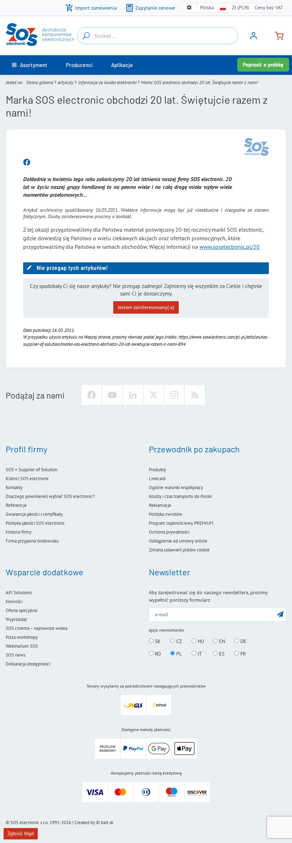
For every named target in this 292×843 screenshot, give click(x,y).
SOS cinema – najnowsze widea (36, 628)
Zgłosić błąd (20, 833)
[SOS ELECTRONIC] (256, 147)
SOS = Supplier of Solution (31, 470)
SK (157, 641)
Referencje (16, 505)
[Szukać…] (86, 35)
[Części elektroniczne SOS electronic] (40, 34)
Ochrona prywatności (169, 532)
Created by (84, 822)
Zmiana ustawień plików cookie (179, 550)
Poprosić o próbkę (263, 64)
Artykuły (65, 82)
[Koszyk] (276, 35)
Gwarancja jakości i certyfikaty (34, 514)
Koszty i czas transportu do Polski (180, 496)
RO (157, 654)
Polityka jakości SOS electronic (35, 523)
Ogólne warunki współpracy (176, 487)
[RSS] (195, 395)
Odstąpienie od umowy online (178, 541)
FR (242, 654)
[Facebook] (91, 395)
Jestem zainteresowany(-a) (146, 307)
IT (199, 654)
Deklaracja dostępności (28, 664)
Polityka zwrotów (165, 514)
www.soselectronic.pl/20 (229, 246)
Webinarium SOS (22, 646)
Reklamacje (160, 505)
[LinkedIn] (133, 395)
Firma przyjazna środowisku (32, 541)
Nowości (14, 601)
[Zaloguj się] (253, 38)
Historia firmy (18, 532)
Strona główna (39, 82)
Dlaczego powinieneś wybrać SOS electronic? (50, 496)
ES (221, 654)
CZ (178, 641)
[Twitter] (153, 395)
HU (200, 641)
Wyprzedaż (16, 619)
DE (242, 641)
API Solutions (19, 593)
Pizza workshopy (22, 637)
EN (221, 641)
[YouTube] (112, 395)
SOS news (15, 655)
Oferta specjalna (21, 610)
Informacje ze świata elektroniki (107, 82)
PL (178, 654)
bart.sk (107, 822)
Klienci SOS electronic (27, 479)
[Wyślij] (280, 614)
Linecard (157, 479)
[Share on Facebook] (26, 162)
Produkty (157, 470)
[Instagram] (174, 395)
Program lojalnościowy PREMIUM (181, 523)
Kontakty (14, 487)
